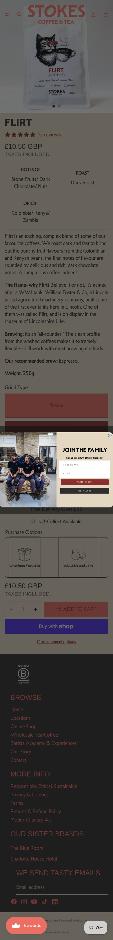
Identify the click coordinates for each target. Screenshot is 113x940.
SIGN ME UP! (84, 482)
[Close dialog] (110, 435)
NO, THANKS (85, 491)
